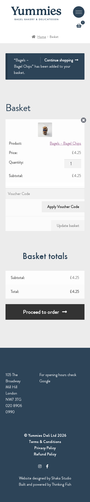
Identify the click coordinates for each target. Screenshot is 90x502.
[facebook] (47, 466)
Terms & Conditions (45, 441)
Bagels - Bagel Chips (65, 143)
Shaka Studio (61, 478)
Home (41, 36)
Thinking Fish (61, 484)
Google (44, 381)
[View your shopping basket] (78, 26)
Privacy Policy (45, 448)
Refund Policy (45, 454)
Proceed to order (41, 312)
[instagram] (40, 466)
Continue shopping (58, 60)
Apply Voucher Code (63, 206)
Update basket (68, 225)
